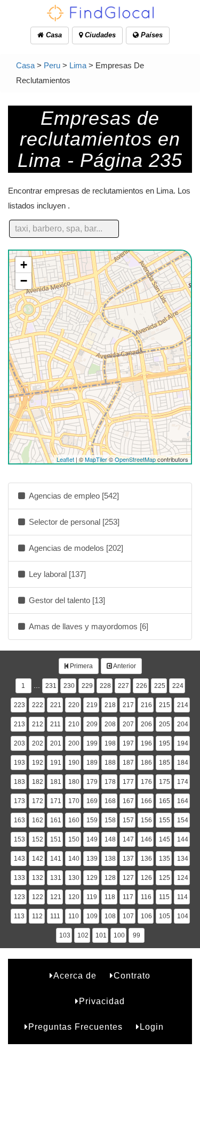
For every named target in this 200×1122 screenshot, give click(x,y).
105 (164, 916)
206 (146, 724)
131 (55, 877)
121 (55, 897)
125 (164, 877)
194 (182, 743)
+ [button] (23, 264)
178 (110, 782)
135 (164, 858)
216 (146, 705)
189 (92, 762)
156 (146, 820)
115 (164, 897)
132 (37, 877)
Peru (52, 65)
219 (92, 705)
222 (37, 705)
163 (19, 820)
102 (83, 935)
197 (128, 743)
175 (164, 782)
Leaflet (65, 459)
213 (19, 724)
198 (110, 743)
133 (19, 877)
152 (37, 839)
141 (55, 858)
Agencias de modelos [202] (75, 547)
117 (128, 897)
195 (164, 743)
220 (73, 705)
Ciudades (99, 35)
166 (146, 801)
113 (19, 916)
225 (159, 686)
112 (37, 916)
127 (128, 877)
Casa (53, 35)
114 (182, 897)
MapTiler (96, 459)
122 (37, 897)
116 (146, 897)
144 (182, 839)
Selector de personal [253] (73, 521)
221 (55, 705)
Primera (80, 666)
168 (110, 801)
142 (37, 858)
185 (164, 762)
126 (146, 877)
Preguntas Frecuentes (75, 1026)
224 (177, 686)
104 (182, 916)
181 (55, 782)
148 (110, 839)
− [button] (23, 280)
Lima (77, 65)
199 (92, 743)
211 (55, 724)
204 (182, 724)
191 (55, 762)
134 (182, 858)
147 (128, 839)
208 (110, 724)
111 (55, 916)
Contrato (132, 975)
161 (55, 820)
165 (164, 801)
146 (146, 839)
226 (141, 686)
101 (101, 935)
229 (87, 686)
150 (73, 839)
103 (64, 935)
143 (19, 858)
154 (182, 820)
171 (55, 801)
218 (110, 705)
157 (128, 820)
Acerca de (75, 975)
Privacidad (102, 1001)
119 (91, 897)
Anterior (124, 666)
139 (92, 858)
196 (146, 743)
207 (128, 724)
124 (182, 877)
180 (73, 782)
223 (19, 705)
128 (110, 877)
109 (92, 916)
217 (128, 705)
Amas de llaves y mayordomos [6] (87, 626)
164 (182, 801)
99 (136, 935)
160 (73, 820)
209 (92, 724)
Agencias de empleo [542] (73, 495)
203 (19, 743)
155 (164, 820)
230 (69, 686)
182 (37, 782)
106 (146, 916)
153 (19, 839)
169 (92, 801)
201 (55, 743)
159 (92, 820)
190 (73, 762)
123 (19, 897)
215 (164, 705)
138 (110, 858)
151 (55, 839)
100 (119, 935)
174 (182, 782)
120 (73, 897)
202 (37, 743)
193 (19, 762)
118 (110, 897)
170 (73, 801)
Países (151, 35)
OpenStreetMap (135, 459)
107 (128, 916)
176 (146, 782)
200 (73, 743)
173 (19, 801)
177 (128, 782)
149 (92, 839)
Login (152, 1026)
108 (110, 916)
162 (37, 820)
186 (146, 762)
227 (123, 686)
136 (146, 858)
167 (128, 801)
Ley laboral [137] (56, 574)
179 (92, 782)
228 (105, 686)
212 (37, 724)
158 (110, 820)
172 (37, 801)
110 (73, 916)
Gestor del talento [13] (66, 600)
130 (73, 877)
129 (92, 877)
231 (51, 686)
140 (73, 858)
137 (128, 858)
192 (37, 762)
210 (73, 724)
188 (110, 762)
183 (19, 782)
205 (164, 724)
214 (182, 705)
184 (182, 762)
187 (128, 762)
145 (164, 839)
